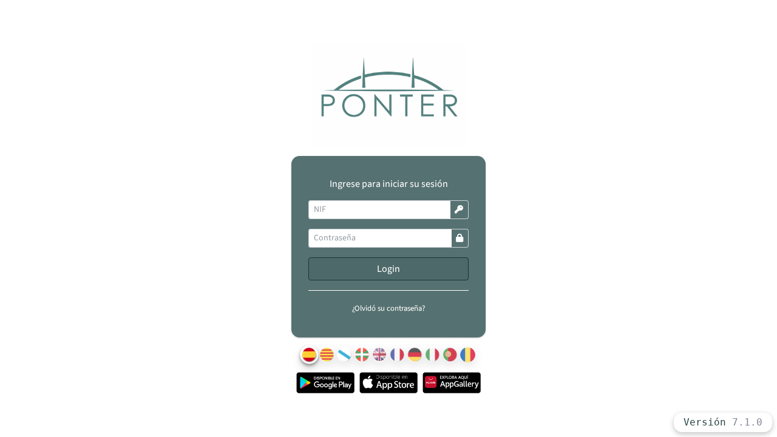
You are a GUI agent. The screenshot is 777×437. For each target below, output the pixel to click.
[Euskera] (362, 354)
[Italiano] (432, 354)
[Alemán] (414, 354)
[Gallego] (344, 354)
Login (388, 269)
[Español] (309, 355)
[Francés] (397, 354)
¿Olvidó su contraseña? (388, 308)
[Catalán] (326, 354)
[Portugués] (450, 354)
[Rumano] (467, 354)
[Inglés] (379, 354)
